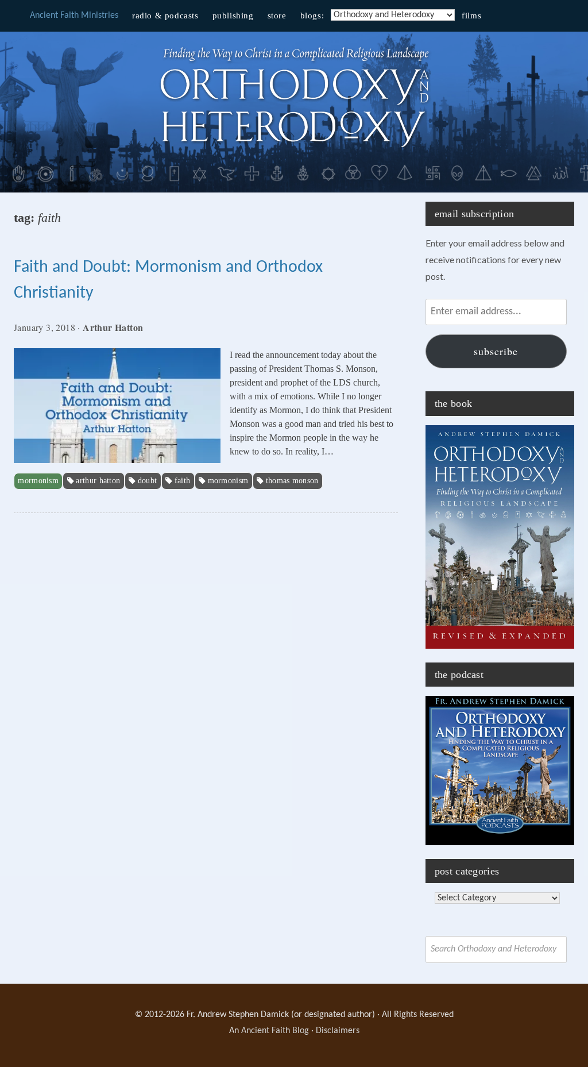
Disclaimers (337, 1030)
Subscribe (496, 351)
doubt (147, 480)
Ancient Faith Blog (275, 1030)
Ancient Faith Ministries (74, 15)
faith (183, 480)
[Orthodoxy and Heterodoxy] (294, 148)
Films (471, 15)
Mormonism (38, 480)
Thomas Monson (292, 480)
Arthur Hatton (98, 480)
